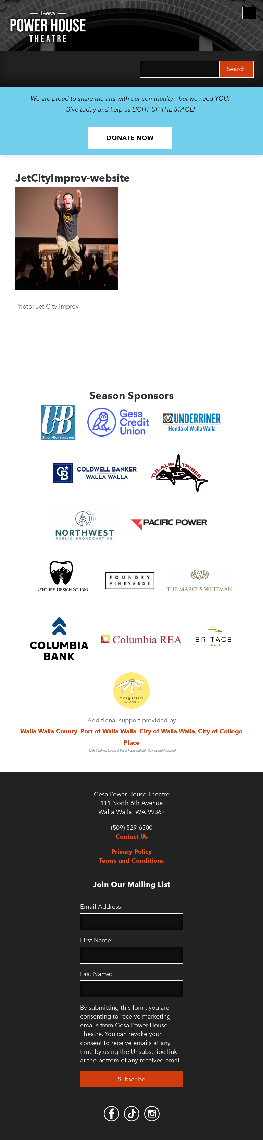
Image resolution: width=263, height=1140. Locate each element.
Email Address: (101, 906)
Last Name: (96, 974)
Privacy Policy (131, 851)
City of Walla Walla (167, 731)
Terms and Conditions (131, 860)
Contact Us (131, 836)
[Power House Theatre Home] (48, 15)
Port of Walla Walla (108, 731)
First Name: (96, 940)
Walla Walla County (48, 731)
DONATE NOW (130, 137)
